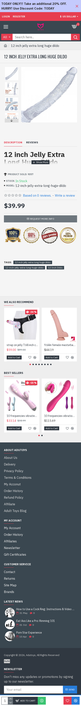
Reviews (32, 142)
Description (13, 142)
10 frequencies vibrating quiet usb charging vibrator (22, 416)
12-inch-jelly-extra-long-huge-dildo (24, 267)
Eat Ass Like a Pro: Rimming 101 (35, 621)
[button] (11, 68)
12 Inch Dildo (55, 267)
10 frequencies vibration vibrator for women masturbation (60, 416)
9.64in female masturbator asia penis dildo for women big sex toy (60, 345)
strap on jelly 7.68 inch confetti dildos (22, 345)
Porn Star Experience (29, 632)
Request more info (42, 218)
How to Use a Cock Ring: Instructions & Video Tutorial (45, 609)
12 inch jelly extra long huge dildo (33, 262)
